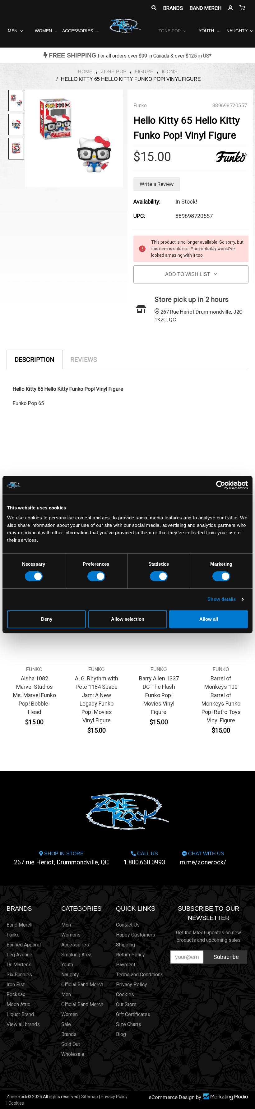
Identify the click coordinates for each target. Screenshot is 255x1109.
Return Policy (130, 955)
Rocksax (16, 994)
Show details (221, 599)
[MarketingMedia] (225, 1096)
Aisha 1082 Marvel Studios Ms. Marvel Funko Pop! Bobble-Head (34, 695)
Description (34, 359)
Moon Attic (18, 1004)
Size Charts (128, 1024)
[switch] (96, 576)
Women (44, 30)
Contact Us (128, 925)
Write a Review (157, 184)
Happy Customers (135, 935)
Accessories (78, 30)
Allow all (208, 619)
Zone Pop (170, 30)
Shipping (125, 945)
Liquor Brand (20, 1014)
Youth (207, 30)
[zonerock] (242, 8)
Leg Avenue (19, 955)
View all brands (23, 1024)
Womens (71, 935)
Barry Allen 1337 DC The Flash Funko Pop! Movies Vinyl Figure (159, 695)
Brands (173, 8)
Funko (13, 935)
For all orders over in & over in (130, 56)
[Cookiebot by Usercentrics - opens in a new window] (220, 485)
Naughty (237, 30)
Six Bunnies (19, 975)
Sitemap (89, 1096)
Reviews (83, 359)
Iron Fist (16, 984)
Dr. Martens (19, 965)
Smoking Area (76, 955)
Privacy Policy (131, 984)
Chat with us (203, 858)
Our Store (126, 1004)
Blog (121, 1034)
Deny (46, 619)
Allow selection (127, 619)
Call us (144, 858)
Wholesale (72, 1054)
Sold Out (70, 1044)
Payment (125, 965)
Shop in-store (61, 858)
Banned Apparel (24, 945)
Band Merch (205, 8)
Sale (66, 1024)
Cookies (125, 994)
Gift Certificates (133, 1014)
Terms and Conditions (139, 975)
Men (13, 30)
